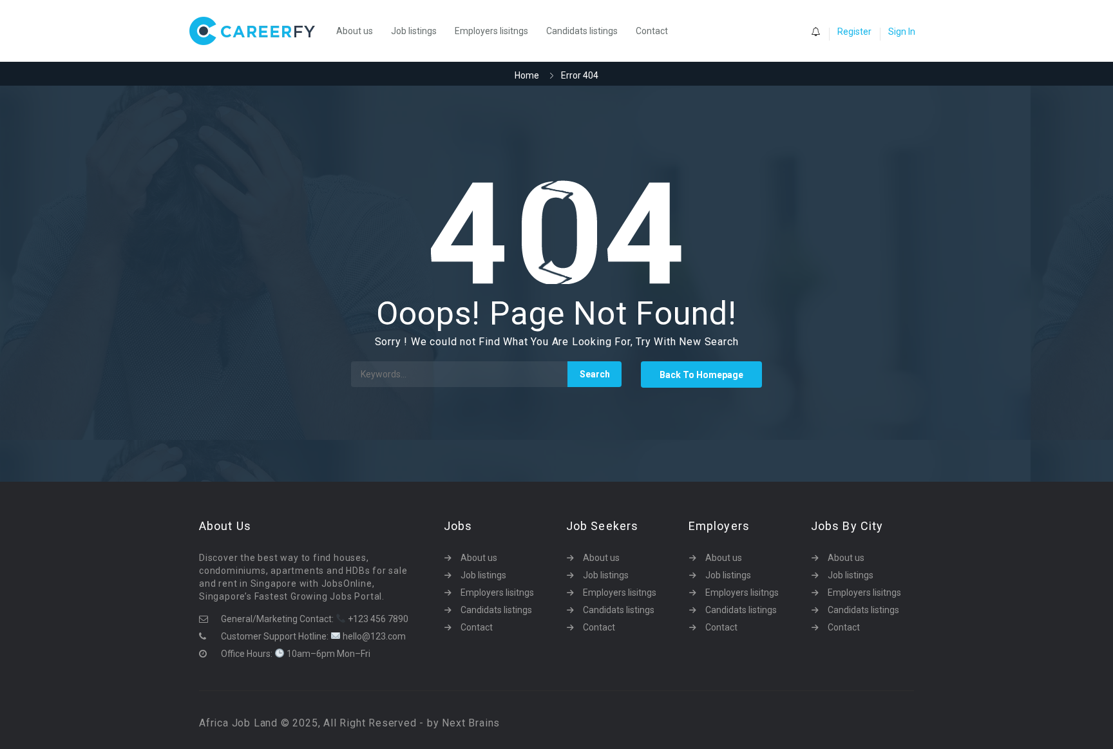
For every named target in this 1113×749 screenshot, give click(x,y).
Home (527, 75)
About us (354, 31)
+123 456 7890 (377, 619)
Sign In (901, 31)
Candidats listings (582, 31)
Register (854, 31)
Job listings (414, 31)
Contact (652, 31)
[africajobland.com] (258, 31)
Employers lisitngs (491, 31)
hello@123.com (373, 636)
